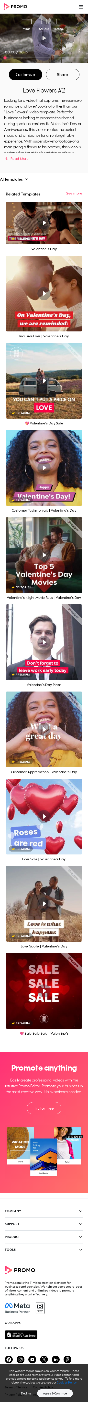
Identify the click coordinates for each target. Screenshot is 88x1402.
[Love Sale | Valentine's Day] (44, 816)
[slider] (5, 57)
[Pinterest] (67, 1360)
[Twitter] (44, 1360)
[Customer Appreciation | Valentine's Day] (44, 729)
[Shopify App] (44, 1334)
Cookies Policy (67, 1382)
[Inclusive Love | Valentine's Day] (44, 293)
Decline (26, 1393)
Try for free (44, 1108)
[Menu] (81, 7)
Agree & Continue (55, 1393)
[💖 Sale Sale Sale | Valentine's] (44, 991)
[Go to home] (17, 6)
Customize (25, 74)
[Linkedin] (56, 1360)
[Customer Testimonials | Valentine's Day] (44, 468)
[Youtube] (32, 1360)
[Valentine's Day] (44, 223)
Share (62, 74)
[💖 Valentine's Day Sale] (44, 381)
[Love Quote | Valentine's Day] (44, 904)
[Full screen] (81, 50)
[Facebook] (17, 1308)
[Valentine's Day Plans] (44, 642)
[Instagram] (39, 1308)
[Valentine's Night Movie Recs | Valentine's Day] (44, 555)
